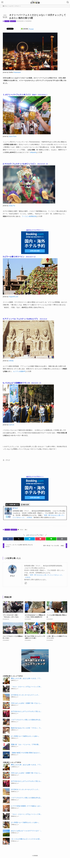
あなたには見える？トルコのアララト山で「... (26, 831)
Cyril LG (11, 425)
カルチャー (12, 21)
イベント (7, 21)
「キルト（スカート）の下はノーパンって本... (26, 686)
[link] (26, 583)
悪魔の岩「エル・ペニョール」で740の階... (25, 744)
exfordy (11, 360)
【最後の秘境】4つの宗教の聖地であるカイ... (26, 752)
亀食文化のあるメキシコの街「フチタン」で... (26, 728)
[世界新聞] (34, 2)
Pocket (31, 29)
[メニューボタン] (2, 2)
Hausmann (17, 72)
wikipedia (33, 152)
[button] (8, 538)
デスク (15, 508)
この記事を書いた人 (13, 504)
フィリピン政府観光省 (29, 216)
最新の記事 (26, 504)
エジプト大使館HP (19, 371)
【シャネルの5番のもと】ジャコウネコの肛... (26, 839)
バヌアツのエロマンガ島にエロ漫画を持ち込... (26, 719)
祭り (26, 529)
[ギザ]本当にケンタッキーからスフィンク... (25, 695)
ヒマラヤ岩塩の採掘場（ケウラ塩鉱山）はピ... (26, 806)
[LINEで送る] (25, 29)
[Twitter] (7, 517)
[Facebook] (9, 517)
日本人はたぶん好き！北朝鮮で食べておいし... (26, 703)
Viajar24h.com (13, 296)
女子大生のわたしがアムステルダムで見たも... (26, 711)
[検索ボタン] (67, 2)
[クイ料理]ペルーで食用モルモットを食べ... (25, 736)
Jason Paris (12, 136)
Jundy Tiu (12, 205)
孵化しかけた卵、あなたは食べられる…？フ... (26, 678)
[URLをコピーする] (62, 538)
